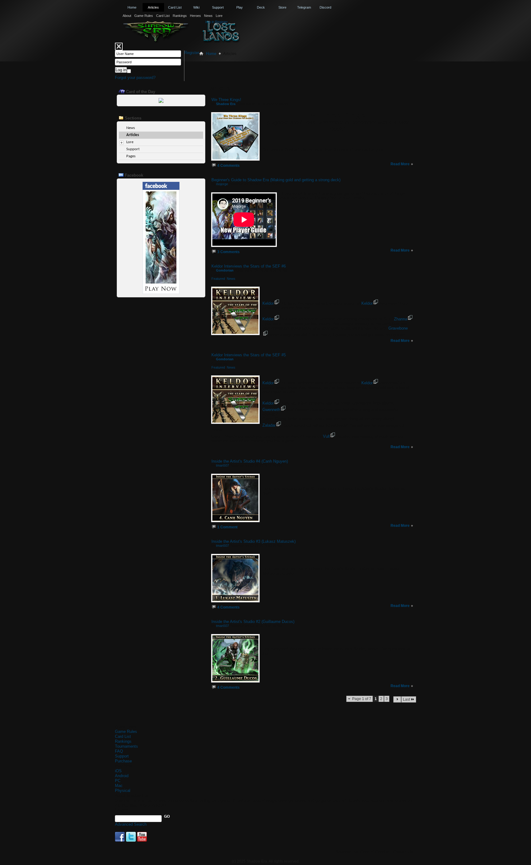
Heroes (195, 16)
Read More (401, 164)
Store (282, 7)
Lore (219, 16)
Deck (261, 7)
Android (121, 775)
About (127, 16)
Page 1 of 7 (361, 699)
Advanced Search (131, 824)
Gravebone (398, 328)
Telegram (304, 7)
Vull (326, 436)
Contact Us (403, 852)
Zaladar (269, 425)
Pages (131, 156)
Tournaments (126, 746)
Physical (122, 790)
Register (221, 22)
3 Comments (228, 252)
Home (132, 7)
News (208, 16)
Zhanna (400, 319)
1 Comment (227, 527)
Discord (325, 7)
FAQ (119, 751)
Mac (119, 785)
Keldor (268, 303)
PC (117, 780)
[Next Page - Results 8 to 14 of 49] (397, 699)
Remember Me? (146, 71)
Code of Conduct (375, 852)
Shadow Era (347, 852)
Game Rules (143, 16)
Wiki (196, 7)
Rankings (180, 16)
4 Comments (228, 165)
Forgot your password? (135, 77)
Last (406, 699)
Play (239, 7)
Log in (209, 22)
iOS (118, 771)
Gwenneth (271, 409)
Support (218, 7)
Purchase (123, 761)
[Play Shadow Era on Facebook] (161, 292)
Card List (163, 16)
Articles (153, 7)
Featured (218, 278)
